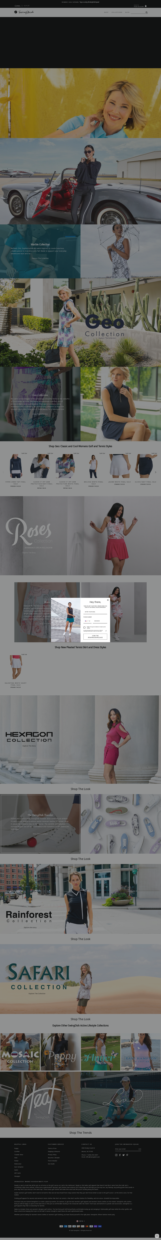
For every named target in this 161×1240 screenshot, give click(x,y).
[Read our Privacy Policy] (106, 631)
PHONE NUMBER (87, 617)
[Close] (108, 600)
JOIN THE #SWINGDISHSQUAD (95, 637)
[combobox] (87, 621)
